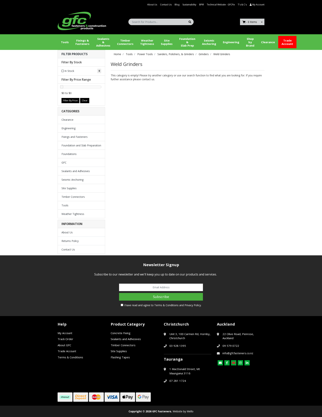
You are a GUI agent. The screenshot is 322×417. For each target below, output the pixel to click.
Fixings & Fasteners (82, 42)
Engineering (231, 42)
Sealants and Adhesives (75, 171)
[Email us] (220, 362)
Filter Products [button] (74, 54)
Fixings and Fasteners (74, 137)
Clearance (268, 42)
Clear (85, 100)
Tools (65, 42)
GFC (64, 162)
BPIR (201, 4)
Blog (177, 4)
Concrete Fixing (120, 333)
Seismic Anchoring (209, 42)
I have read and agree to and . (162, 305)
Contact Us (166, 4)
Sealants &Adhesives (103, 42)
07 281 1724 (177, 381)
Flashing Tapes (120, 357)
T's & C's (242, 4)
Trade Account (287, 42)
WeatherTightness (147, 42)
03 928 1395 (177, 346)
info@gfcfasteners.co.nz (237, 353)
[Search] (190, 22)
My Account (65, 333)
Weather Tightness (72, 214)
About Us (152, 4)
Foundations (69, 154)
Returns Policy (70, 241)
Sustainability (189, 4)
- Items (251, 22)
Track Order (65, 339)
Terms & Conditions (166, 305)
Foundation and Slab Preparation (81, 145)
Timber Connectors (125, 42)
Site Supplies (167, 42)
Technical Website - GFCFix (221, 4)
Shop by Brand (250, 42)
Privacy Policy (192, 305)
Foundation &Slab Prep (187, 42)
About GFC (64, 345)
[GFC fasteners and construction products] (82, 20)
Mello (190, 411)
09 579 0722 (230, 346)
